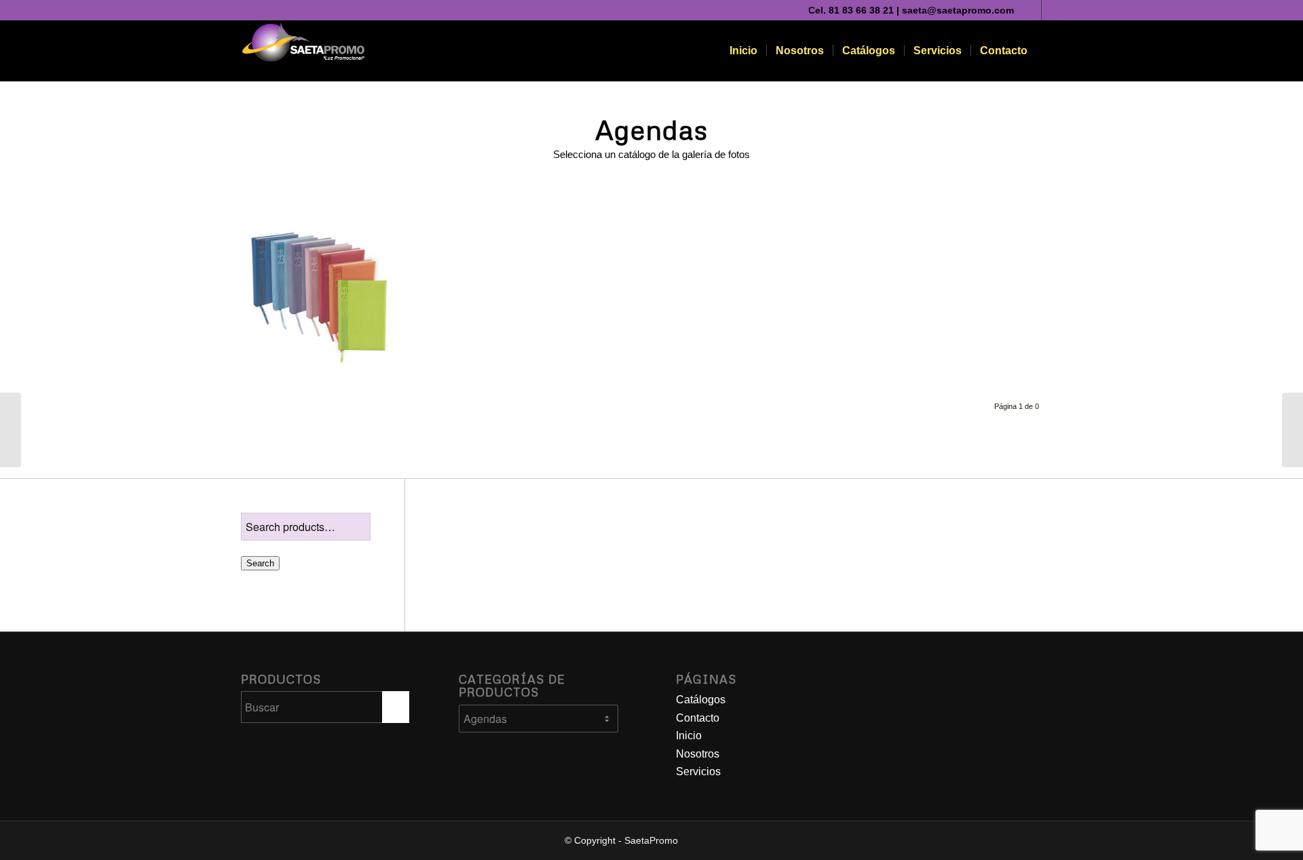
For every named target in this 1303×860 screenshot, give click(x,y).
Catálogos (700, 699)
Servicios (698, 771)
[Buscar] (1049, 50)
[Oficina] (10, 430)
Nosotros (697, 754)
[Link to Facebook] (1052, 10)
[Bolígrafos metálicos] (1292, 430)
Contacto (697, 718)
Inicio (689, 735)
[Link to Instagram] (1031, 10)
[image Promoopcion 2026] (324, 295)
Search (260, 563)
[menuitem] (743, 50)
